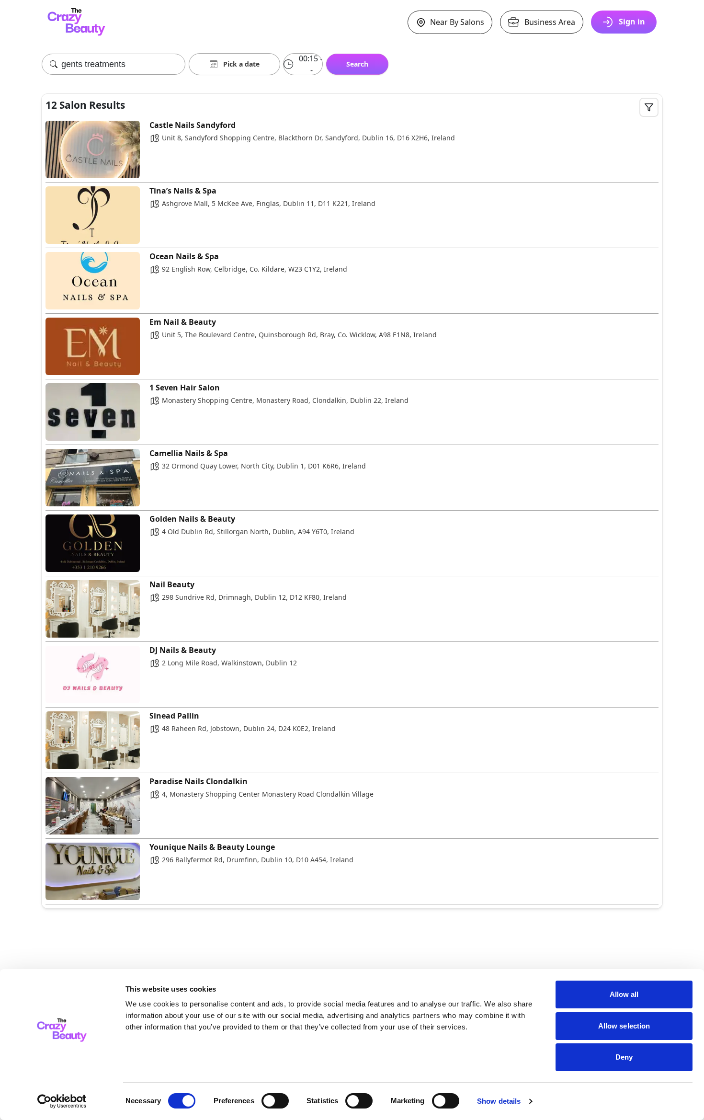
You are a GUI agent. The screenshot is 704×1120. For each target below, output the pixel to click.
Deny (624, 1057)
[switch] (275, 1101)
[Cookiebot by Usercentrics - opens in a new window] (62, 1101)
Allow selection (624, 1026)
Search (357, 64)
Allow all (624, 994)
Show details (499, 1101)
